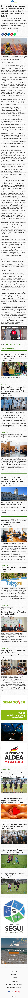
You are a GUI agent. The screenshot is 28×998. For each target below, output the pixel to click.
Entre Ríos (13, 344)
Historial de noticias (14, 971)
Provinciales (4, 31)
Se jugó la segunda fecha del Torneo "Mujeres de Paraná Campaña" (12, 876)
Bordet (8, 344)
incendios (19, 344)
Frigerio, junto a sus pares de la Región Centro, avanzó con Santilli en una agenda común (14, 437)
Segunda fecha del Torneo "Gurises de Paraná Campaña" (12, 851)
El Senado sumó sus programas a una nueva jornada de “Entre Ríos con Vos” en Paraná (13, 356)
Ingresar (15, 977)
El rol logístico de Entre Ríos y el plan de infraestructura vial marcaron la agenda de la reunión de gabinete (13, 654)
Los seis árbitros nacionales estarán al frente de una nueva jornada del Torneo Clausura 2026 (13, 775)
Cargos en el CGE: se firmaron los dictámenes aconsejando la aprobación (13, 522)
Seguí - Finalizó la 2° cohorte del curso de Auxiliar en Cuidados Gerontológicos (14, 826)
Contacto (14, 969)
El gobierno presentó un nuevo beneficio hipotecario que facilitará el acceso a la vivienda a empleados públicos (13, 611)
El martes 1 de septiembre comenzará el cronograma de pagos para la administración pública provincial (12, 480)
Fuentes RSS (14, 974)
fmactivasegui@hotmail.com (14, 987)
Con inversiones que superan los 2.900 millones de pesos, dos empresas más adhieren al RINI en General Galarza (13, 390)
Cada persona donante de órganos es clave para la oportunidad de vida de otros (12, 800)
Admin (20, 31)
